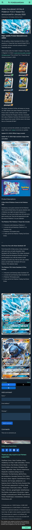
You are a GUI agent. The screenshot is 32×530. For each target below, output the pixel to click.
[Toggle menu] (29, 2)
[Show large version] (16, 26)
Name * (4, 396)
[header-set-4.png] (23, 84)
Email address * (6, 403)
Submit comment (7, 423)
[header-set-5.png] (8, 99)
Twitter (13, 130)
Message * (4, 411)
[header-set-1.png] (8, 69)
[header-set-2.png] (23, 69)
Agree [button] (26, 527)
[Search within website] (2, 2)
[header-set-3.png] (8, 84)
